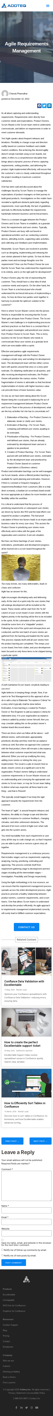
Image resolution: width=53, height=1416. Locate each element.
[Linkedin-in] (21, 1407)
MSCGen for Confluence (14, 1305)
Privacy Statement (17, 1393)
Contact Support (10, 1325)
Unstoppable (8, 1300)
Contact (6, 1341)
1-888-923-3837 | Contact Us (26, 1398)
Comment (7, 1169)
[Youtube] (36, 1407)
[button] (47, 5)
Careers (6, 1366)
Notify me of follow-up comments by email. (25, 1250)
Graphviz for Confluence (14, 1311)
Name (5, 1206)
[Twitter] (26, 1407)
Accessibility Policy (36, 1393)
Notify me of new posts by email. (20, 1256)
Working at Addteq (11, 1371)
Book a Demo (9, 1377)
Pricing (6, 1336)
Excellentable (9, 1294)
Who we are (8, 1360)
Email (4, 1217)
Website (5, 1229)
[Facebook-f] (16, 1407)
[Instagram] (31, 1407)
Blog (5, 1330)
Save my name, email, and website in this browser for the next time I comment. (26, 1244)
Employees (8, 1347)
